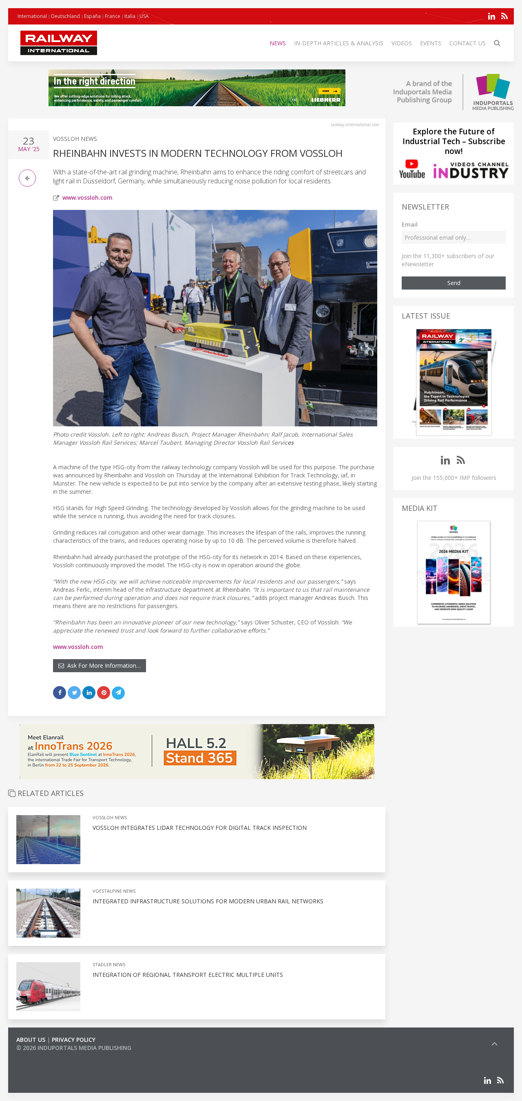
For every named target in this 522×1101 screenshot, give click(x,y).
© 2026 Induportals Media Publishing (73, 1048)
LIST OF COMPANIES (44, 1056)
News (278, 43)
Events (430, 43)
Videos (402, 43)
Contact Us (467, 43)
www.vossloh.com (87, 197)
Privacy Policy (73, 1039)
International (32, 16)
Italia (129, 16)
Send (453, 283)
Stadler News (109, 964)
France (112, 16)
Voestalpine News (114, 891)
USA (144, 16)
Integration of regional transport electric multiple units (188, 974)
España (92, 16)
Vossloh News (75, 139)
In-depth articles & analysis (338, 43)
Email (410, 224)
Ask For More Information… (102, 665)
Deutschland (65, 16)
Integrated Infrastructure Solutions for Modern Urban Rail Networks (208, 901)
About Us (30, 1039)
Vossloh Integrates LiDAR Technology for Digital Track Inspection (200, 827)
